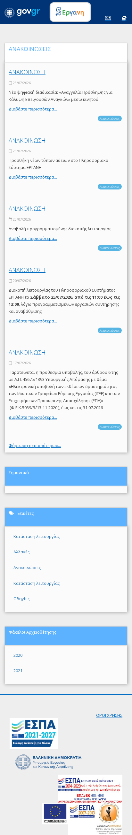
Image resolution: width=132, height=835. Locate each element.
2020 (17, 655)
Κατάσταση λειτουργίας (36, 536)
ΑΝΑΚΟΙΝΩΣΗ (27, 72)
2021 (17, 670)
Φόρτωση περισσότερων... (35, 445)
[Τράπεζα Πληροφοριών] (124, 17)
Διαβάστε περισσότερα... (33, 109)
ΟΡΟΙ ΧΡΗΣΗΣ (109, 715)
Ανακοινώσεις (110, 118)
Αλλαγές (21, 552)
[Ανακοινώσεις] (108, 17)
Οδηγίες (21, 599)
